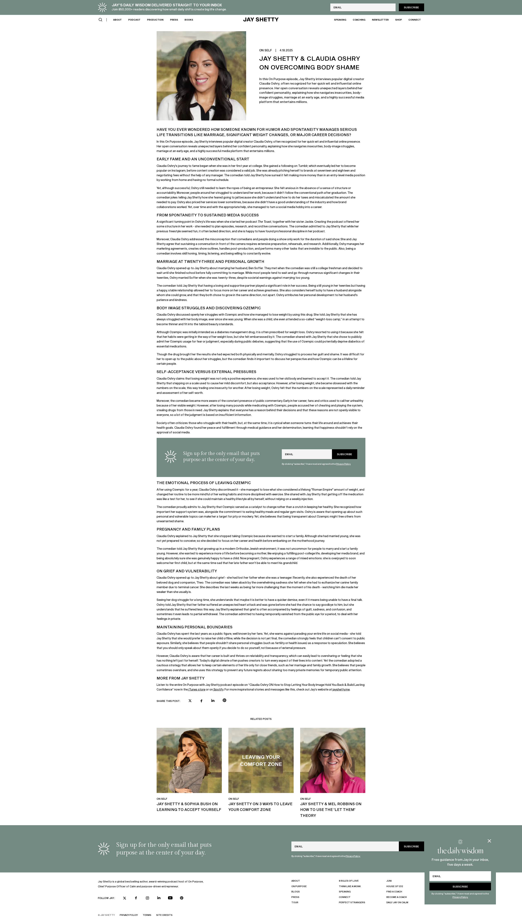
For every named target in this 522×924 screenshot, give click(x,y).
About (117, 19)
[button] (100, 20)
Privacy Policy (129, 915)
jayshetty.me (341, 689)
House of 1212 (394, 886)
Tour (294, 902)
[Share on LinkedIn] (213, 700)
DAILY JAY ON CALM (397, 902)
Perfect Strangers (352, 902)
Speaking (340, 19)
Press (174, 19)
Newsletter (380, 19)
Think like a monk (350, 886)
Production (155, 19)
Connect (414, 19)
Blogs (295, 891)
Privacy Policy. (460, 897)
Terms (147, 915)
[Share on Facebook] (201, 700)
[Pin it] (224, 700)
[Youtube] (170, 898)
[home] (261, 19)
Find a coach (394, 891)
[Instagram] (147, 898)
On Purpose (299, 886)
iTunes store (196, 689)
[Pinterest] (181, 898)
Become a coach (396, 897)
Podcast (134, 19)
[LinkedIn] (158, 897)
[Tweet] (190, 701)
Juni (389, 880)
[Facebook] (136, 898)
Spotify (218, 689)
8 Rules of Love (349, 880)
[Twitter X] (124, 898)
